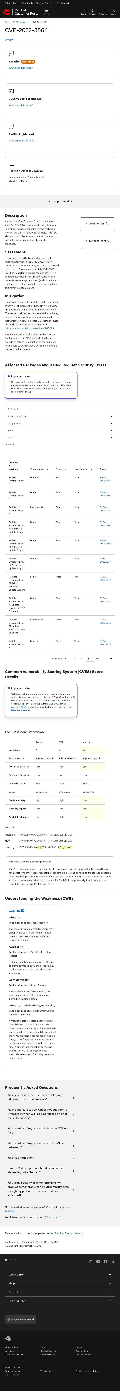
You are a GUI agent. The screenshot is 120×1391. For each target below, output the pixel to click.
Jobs (42, 1347)
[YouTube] (98, 1262)
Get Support (63, 3)
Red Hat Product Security (69, 1233)
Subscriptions (11, 3)
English (92, 14)
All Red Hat (103, 14)
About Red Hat (11, 1347)
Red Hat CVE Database (15, 22)
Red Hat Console (44, 3)
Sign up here (53, 1217)
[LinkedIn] (90, 1262)
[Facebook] (106, 1262)
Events (79, 1347)
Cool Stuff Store (47, 1355)
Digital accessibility (13, 1375)
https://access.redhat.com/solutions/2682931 (30, 328)
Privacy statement (13, 1371)
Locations (9, 1351)
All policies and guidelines (87, 1371)
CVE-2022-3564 (39, 22)
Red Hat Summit (83, 1355)
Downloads (27, 3)
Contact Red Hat (48, 1351)
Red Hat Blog (82, 1351)
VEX (7, 40)
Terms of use (46, 1371)
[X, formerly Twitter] (113, 1262)
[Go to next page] (104, 658)
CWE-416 (15, 911)
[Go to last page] (111, 658)
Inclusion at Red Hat (14, 1355)
